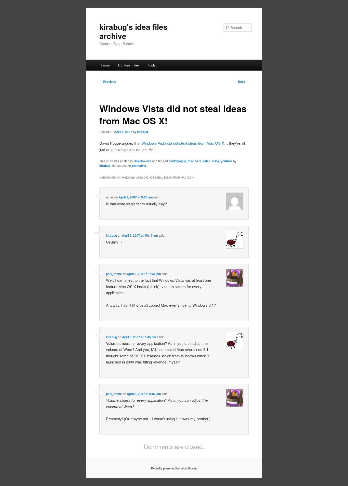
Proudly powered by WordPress (174, 468)
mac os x (194, 161)
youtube (226, 161)
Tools (152, 65)
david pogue (177, 161)
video (206, 161)
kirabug (142, 131)
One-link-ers (142, 161)
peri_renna (114, 274)
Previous (107, 81)
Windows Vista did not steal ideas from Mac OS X (182, 143)
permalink (139, 165)
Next (243, 81)
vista (215, 161)
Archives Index (128, 65)
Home (105, 65)
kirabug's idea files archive (133, 31)
